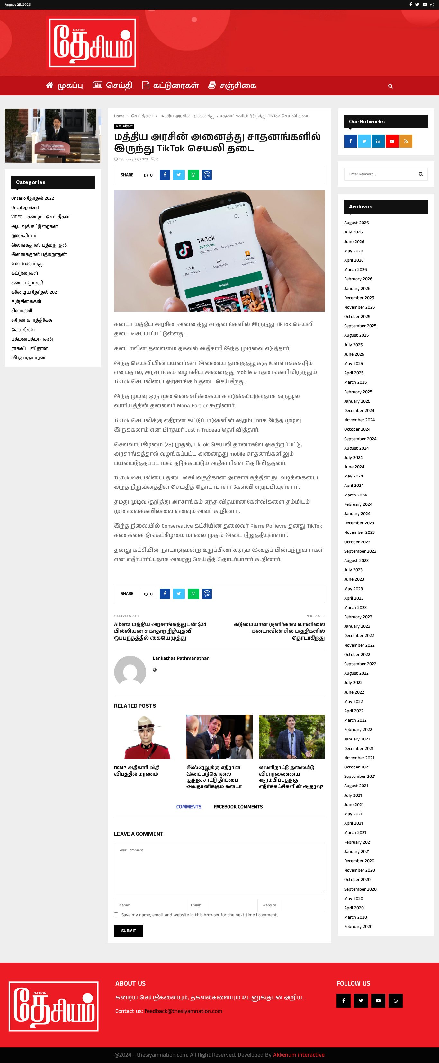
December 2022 (359, 635)
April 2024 (353, 485)
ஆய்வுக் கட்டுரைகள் (34, 226)
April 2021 (353, 823)
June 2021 (353, 805)
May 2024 (353, 476)
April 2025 (353, 373)
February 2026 (358, 279)
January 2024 (357, 514)
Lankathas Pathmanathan (181, 658)
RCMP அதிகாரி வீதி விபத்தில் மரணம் (136, 770)
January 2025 (357, 401)
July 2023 (353, 570)
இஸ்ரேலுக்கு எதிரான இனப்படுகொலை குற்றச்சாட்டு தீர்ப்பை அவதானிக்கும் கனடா (214, 777)
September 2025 (360, 326)
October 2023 (357, 542)
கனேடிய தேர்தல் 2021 (34, 292)
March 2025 (355, 382)
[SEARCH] (421, 174)
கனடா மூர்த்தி (27, 283)
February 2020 (358, 926)
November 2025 (359, 307)
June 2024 (354, 467)
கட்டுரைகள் (175, 86)
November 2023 (359, 532)
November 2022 (359, 645)
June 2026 (354, 242)
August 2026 (356, 223)
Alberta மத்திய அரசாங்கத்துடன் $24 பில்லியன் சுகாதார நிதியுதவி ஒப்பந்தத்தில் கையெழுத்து (160, 631)
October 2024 (357, 429)
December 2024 (359, 410)
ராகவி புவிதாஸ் (30, 348)
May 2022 (353, 701)
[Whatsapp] (396, 1001)
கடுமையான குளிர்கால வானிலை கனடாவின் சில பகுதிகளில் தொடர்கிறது (279, 631)
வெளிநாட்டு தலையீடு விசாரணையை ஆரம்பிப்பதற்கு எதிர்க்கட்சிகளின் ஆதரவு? (291, 777)
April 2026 (354, 260)
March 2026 (355, 270)
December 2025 (359, 298)
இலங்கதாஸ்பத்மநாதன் (39, 254)
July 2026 (353, 232)
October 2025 (357, 316)
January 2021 (357, 852)
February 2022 (358, 729)
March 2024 (355, 495)
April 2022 (353, 711)
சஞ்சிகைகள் (26, 301)
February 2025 (358, 392)
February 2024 (358, 504)
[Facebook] (343, 1001)
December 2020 (359, 861)
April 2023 (353, 598)
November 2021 (359, 758)
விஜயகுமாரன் (28, 358)
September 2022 (360, 664)
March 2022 (355, 720)
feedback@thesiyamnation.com (183, 1011)
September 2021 (360, 776)
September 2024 (360, 439)
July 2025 (353, 345)
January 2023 (357, 626)
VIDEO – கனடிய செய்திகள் (40, 217)
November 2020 (359, 870)
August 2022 (356, 673)
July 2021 (353, 795)
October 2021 (357, 767)
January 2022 (357, 739)
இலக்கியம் (23, 236)
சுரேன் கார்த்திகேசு (31, 320)
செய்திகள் (124, 126)
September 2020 (360, 889)
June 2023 (354, 579)
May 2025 (353, 363)
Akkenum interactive (299, 1055)
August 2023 (356, 561)
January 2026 (357, 289)
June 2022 (354, 692)
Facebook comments (238, 807)
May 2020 (353, 898)
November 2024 (359, 420)
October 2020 (357, 880)
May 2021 (353, 814)
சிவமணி (21, 311)
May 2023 (353, 589)
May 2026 (353, 251)
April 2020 (354, 908)
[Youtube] (378, 1001)
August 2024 (356, 448)
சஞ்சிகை (237, 86)
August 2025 (356, 335)
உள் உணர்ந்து (27, 264)
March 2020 (355, 917)
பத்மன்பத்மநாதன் (32, 339)
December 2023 (359, 523)
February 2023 (358, 617)
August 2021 (356, 786)
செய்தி (118, 86)
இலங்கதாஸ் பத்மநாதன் (39, 245)
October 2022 (357, 654)
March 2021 (355, 833)
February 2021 (358, 842)
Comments (188, 807)
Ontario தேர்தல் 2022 (32, 198)
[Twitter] (361, 1001)
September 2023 (360, 551)
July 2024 (353, 457)
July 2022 (353, 682)
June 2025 (354, 354)
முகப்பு (69, 86)
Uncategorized (25, 207)
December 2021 (358, 748)
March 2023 (355, 607)
